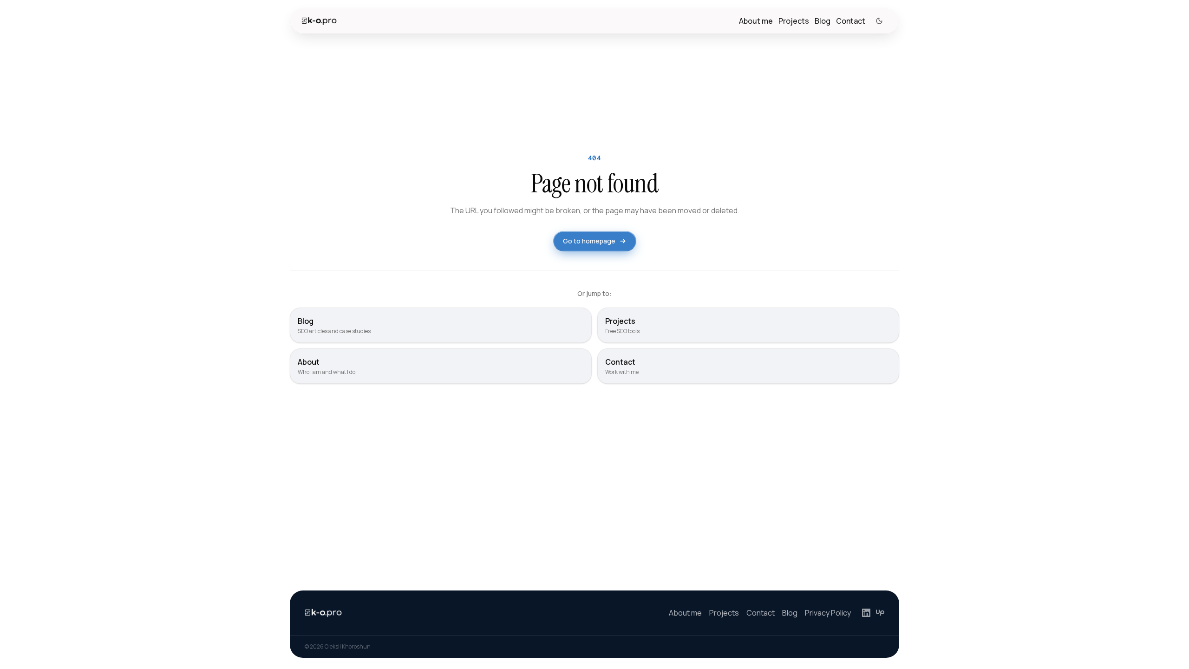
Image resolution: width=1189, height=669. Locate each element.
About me (756, 21)
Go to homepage (589, 240)
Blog (822, 21)
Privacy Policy (828, 613)
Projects (793, 21)
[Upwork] (880, 613)
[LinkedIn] (866, 613)
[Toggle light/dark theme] (879, 21)
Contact (850, 21)
